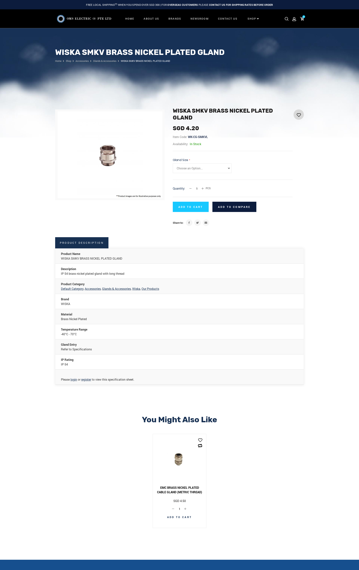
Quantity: (179, 188)
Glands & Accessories (116, 289)
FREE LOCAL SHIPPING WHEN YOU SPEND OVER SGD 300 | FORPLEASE (179, 5)
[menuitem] (130, 18)
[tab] (82, 242)
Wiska (136, 289)
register (86, 379)
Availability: (180, 144)
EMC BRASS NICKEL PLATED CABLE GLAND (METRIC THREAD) (179, 490)
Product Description (82, 242)
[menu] (191, 18)
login (73, 379)
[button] (200, 440)
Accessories (93, 289)
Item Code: (180, 137)
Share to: (178, 222)
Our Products (150, 289)
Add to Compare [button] (234, 207)
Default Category (72, 289)
